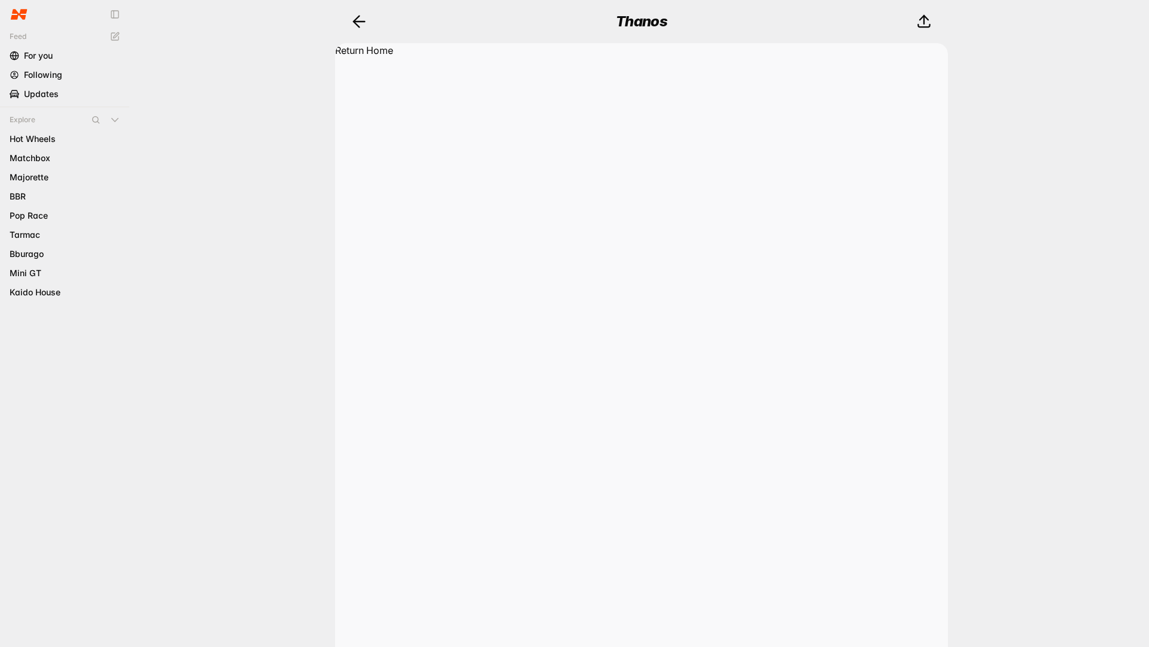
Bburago (27, 254)
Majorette (29, 177)
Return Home (364, 50)
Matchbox (30, 158)
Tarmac (25, 234)
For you (38, 55)
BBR (18, 196)
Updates (41, 94)
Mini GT (25, 273)
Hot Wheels (33, 139)
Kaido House (35, 292)
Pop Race (29, 215)
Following (43, 74)
